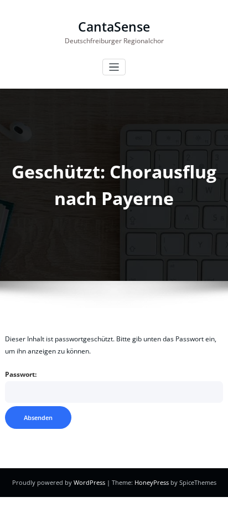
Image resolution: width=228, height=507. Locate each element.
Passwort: (21, 374)
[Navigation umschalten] (114, 67)
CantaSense (114, 26)
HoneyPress (151, 482)
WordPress (89, 482)
